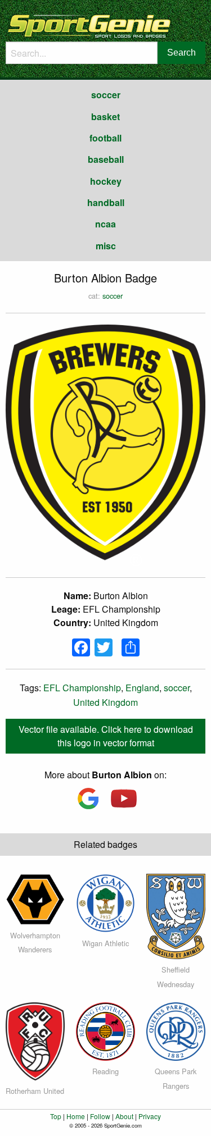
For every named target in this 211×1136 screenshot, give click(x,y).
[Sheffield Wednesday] (175, 915)
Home (75, 1116)
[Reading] (105, 1030)
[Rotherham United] (35, 1039)
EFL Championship (82, 687)
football (105, 137)
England (142, 687)
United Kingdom (105, 702)
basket (105, 116)
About (124, 1116)
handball (105, 202)
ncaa (105, 223)
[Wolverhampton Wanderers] (35, 897)
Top (55, 1116)
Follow (100, 1116)
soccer (105, 94)
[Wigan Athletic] (105, 901)
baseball (106, 159)
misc (106, 245)
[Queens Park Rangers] (175, 1030)
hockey (106, 181)
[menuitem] (105, 95)
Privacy (149, 1116)
